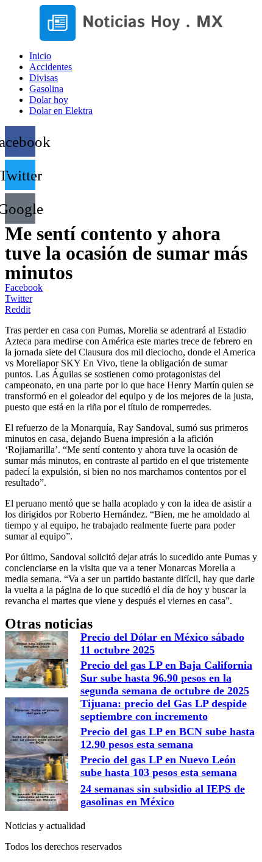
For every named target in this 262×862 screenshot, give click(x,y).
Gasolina (46, 89)
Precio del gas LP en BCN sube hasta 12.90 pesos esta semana (167, 737)
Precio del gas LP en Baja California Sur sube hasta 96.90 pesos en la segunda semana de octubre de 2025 (166, 678)
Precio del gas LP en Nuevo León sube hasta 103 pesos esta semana (158, 765)
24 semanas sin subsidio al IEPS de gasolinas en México (162, 795)
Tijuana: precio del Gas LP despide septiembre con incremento (163, 709)
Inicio (40, 56)
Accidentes (50, 67)
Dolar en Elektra (61, 110)
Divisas (43, 78)
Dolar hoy (48, 99)
